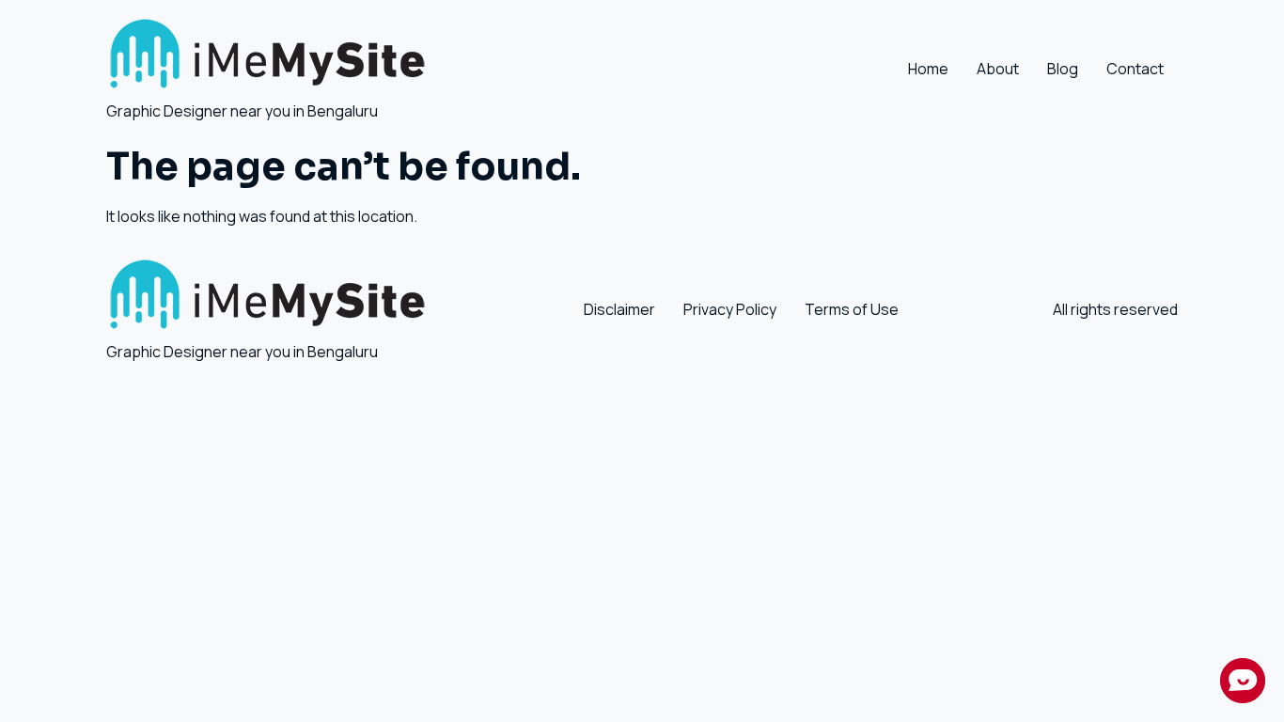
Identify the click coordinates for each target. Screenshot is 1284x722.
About (998, 68)
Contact (1135, 68)
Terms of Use (852, 309)
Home (928, 68)
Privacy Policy (729, 309)
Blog (1062, 68)
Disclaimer (619, 309)
